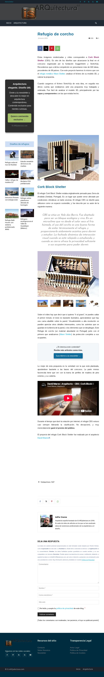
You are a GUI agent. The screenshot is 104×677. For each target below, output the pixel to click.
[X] (93, 2)
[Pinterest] (84, 2)
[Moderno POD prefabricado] (27, 174)
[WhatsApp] (57, 48)
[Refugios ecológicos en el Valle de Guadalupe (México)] (27, 213)
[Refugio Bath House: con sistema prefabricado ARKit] (12, 213)
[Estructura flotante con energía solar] (12, 192)
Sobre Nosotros (44, 650)
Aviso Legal (74, 648)
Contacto (41, 648)
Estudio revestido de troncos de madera (27, 164)
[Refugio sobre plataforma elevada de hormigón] (27, 192)
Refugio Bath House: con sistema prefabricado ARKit (10, 224)
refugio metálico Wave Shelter (52, 74)
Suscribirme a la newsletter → (68, 356)
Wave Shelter (65, 334)
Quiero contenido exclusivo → (19, 118)
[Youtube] (97, 2)
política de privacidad (64, 608)
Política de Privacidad (88, 560)
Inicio (8, 23)
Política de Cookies (77, 653)
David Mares (43, 438)
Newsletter (9, 2)
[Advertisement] (68, 116)
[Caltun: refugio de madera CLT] (12, 174)
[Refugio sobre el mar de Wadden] (12, 155)
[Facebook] (80, 2)
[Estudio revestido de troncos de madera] (27, 154)
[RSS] (89, 2)
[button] (96, 23)
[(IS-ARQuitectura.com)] (52, 12)
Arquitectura (20, 23)
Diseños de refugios (19, 144)
